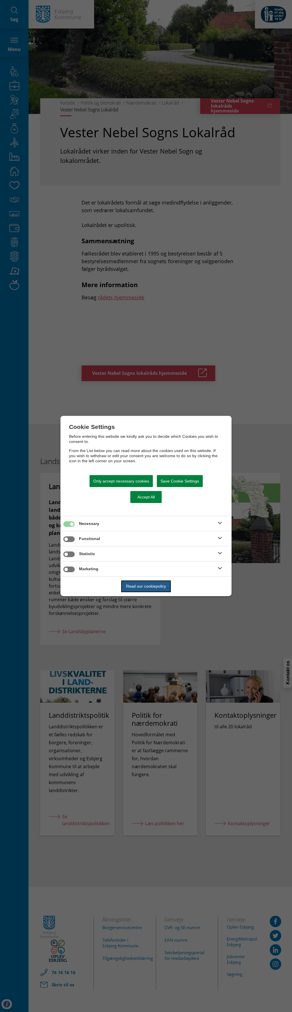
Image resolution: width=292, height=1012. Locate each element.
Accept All (146, 497)
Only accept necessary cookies (121, 481)
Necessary (89, 523)
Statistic (87, 553)
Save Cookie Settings (180, 481)
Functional (89, 538)
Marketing (88, 569)
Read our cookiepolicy (146, 586)
